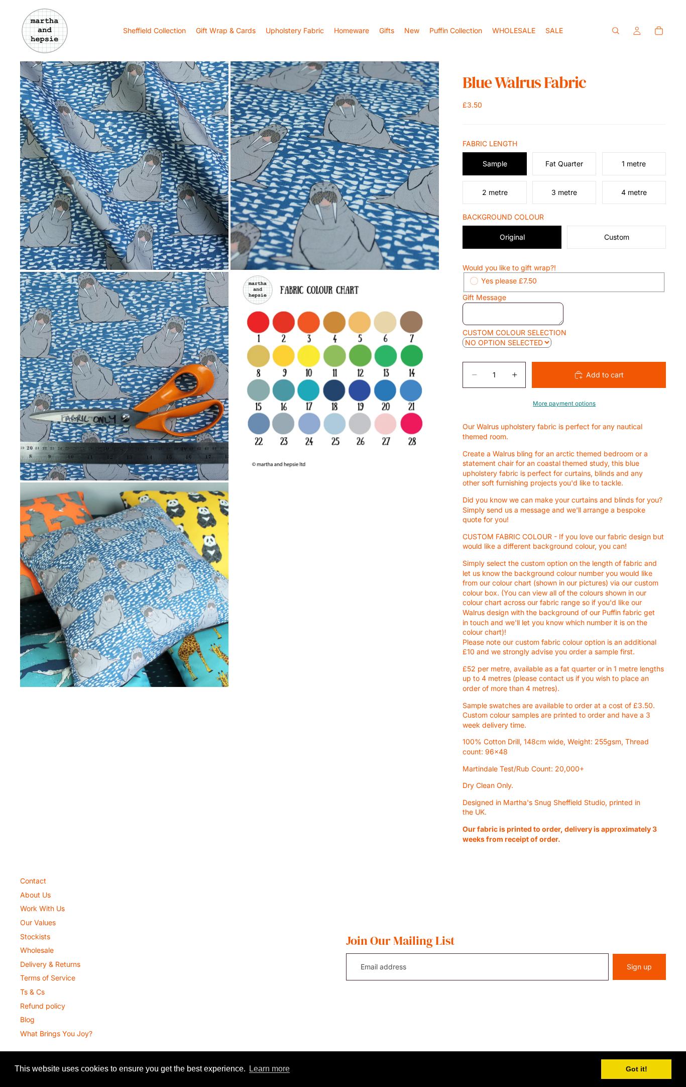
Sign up (639, 966)
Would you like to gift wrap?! (509, 267)
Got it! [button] (636, 1069)
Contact (33, 880)
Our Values (38, 922)
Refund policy (42, 1006)
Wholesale (37, 950)
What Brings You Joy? (56, 1033)
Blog (27, 1019)
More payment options (564, 403)
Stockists (35, 936)
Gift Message (484, 297)
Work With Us (42, 908)
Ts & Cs (32, 991)
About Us (35, 895)
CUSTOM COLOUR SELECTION (514, 332)
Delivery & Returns (50, 964)
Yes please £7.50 (509, 280)
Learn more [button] (269, 1068)
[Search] (616, 31)
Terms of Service (47, 977)
